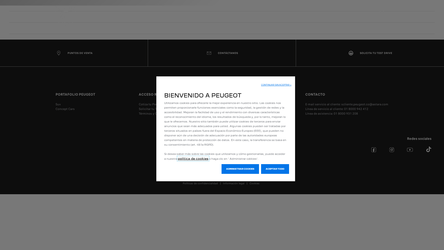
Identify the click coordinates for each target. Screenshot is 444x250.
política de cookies (193, 158)
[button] (276, 85)
